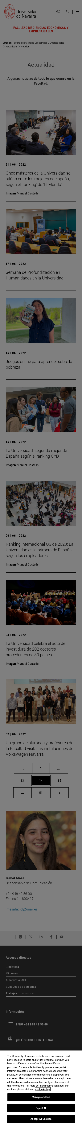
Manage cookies (41, 1097)
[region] (41, 1088)
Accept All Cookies (41, 1118)
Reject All (41, 1108)
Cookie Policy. (42, 1089)
